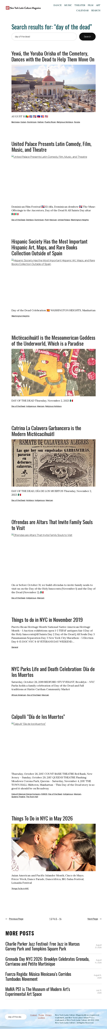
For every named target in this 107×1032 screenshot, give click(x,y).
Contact (33, 1015)
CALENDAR (82, 10)
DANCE (58, 5)
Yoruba (77, 122)
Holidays (30, 500)
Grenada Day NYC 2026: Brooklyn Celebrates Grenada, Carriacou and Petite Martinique (47, 961)
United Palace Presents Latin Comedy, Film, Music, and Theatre (51, 147)
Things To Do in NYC (20, 888)
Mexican (53, 219)
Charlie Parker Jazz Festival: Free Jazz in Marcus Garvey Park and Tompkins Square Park (42, 946)
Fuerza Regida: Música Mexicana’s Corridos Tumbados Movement (38, 976)
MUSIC (68, 5)
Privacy (48, 1015)
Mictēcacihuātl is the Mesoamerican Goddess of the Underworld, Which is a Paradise (53, 340)
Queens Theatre (18, 796)
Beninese (15, 122)
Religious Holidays (65, 122)
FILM (90, 5)
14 (60, 918)
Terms (41, 1015)
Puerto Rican (50, 122)
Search (87, 36)
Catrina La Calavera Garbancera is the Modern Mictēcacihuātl (46, 431)
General (14, 647)
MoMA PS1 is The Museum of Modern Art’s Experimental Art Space (37, 991)
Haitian (40, 122)
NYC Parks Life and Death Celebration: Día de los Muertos (53, 672)
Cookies (41, 1017)
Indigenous (31, 406)
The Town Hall (32, 796)
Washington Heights (80, 219)
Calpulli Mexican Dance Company (25, 794)
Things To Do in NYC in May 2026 (42, 818)
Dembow (30, 219)
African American (18, 695)
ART (98, 5)
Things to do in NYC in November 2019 (47, 620)
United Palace (64, 219)
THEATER (80, 5)
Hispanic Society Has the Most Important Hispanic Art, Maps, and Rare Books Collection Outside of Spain (49, 247)
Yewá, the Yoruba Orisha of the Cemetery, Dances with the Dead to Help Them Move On (52, 56)
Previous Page (14, 918)
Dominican (32, 122)
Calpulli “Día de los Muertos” (38, 717)
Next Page (95, 918)
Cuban (23, 122)
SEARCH (95, 10)
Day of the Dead (18, 219)
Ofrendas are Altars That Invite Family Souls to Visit (52, 525)
